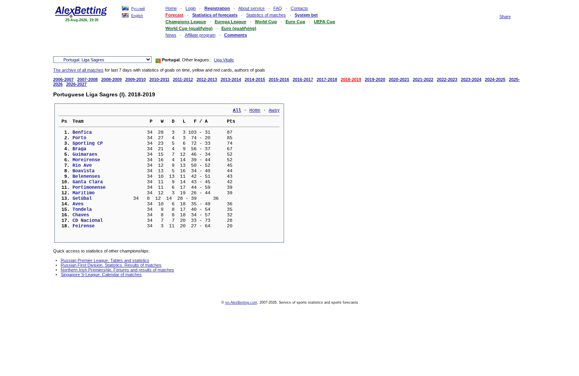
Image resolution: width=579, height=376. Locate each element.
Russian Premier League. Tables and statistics (105, 260)
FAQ (277, 8)
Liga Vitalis (224, 59)
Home (171, 8)
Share (505, 16)
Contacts (299, 8)
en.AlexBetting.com (241, 302)
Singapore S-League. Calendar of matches (101, 274)
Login (191, 8)
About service (251, 8)
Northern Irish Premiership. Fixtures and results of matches (117, 269)
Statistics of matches (266, 15)
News (170, 35)
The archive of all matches (78, 70)
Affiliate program (200, 35)
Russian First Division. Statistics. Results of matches (111, 265)
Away (274, 110)
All (237, 110)
